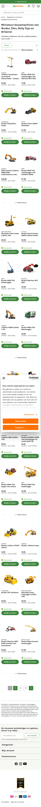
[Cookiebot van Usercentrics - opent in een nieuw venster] (29, 378)
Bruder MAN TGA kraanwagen (28, 486)
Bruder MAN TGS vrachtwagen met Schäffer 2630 (28, 173)
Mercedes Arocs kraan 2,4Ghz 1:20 (10, 234)
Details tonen (29, 414)
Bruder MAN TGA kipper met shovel (8, 486)
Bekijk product (10, 95)
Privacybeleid (5, 802)
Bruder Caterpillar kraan (8, 125)
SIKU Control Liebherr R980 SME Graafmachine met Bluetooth (10, 173)
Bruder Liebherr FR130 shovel (10, 546)
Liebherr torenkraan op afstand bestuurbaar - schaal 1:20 (9, 77)
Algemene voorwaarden (17, 802)
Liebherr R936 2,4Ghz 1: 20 (10, 328)
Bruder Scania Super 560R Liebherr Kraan (29, 234)
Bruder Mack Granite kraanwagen (29, 642)
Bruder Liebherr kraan (30, 546)
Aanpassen (19, 427)
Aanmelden (32, 735)
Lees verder (5, 39)
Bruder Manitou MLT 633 (29, 281)
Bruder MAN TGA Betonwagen (28, 328)
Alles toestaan (20, 421)
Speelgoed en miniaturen (14, 17)
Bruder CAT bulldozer (9, 593)
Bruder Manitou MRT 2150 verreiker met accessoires (9, 643)
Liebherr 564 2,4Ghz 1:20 (9, 438)
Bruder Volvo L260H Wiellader (29, 125)
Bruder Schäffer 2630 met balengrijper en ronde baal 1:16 (30, 439)
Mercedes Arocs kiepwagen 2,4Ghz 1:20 (28, 595)
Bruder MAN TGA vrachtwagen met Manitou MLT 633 (28, 77)
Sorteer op (16, 50)
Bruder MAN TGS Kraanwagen (8, 281)
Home (3, 17)
